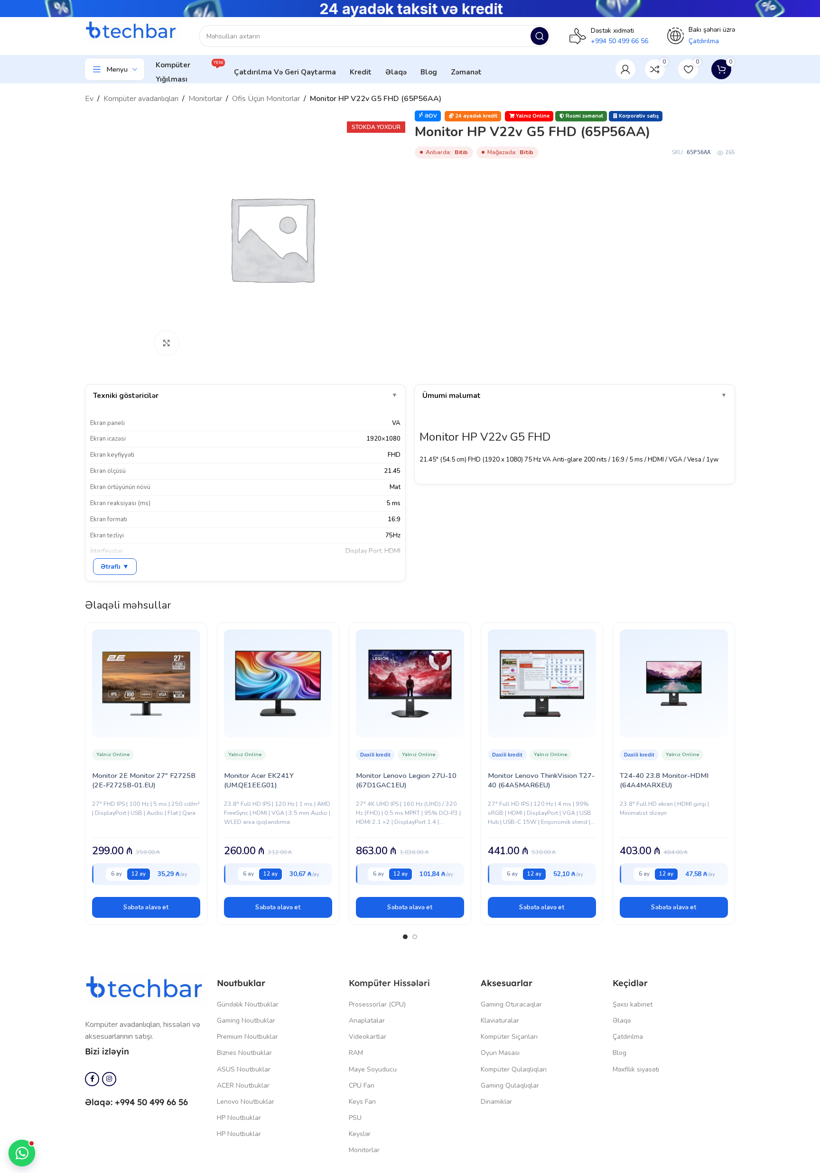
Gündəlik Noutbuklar (248, 1004)
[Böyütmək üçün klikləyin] (166, 343)
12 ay (138, 873)
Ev (89, 98)
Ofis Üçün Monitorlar (266, 98)
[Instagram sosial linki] (109, 1079)
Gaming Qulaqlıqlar (510, 1085)
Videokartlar (367, 1036)
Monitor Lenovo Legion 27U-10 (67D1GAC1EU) (406, 780)
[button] (146, 907)
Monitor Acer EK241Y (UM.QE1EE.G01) (259, 780)
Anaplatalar (367, 1020)
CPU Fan (361, 1085)
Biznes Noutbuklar (244, 1052)
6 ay (116, 873)
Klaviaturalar (500, 1020)
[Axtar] (540, 36)
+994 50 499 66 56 (619, 41)
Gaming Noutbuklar (246, 1020)
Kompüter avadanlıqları (140, 98)
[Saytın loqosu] (132, 31)
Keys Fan (362, 1101)
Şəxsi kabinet (632, 1004)
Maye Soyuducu (373, 1069)
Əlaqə (622, 1020)
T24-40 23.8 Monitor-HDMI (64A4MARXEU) (664, 780)
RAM (356, 1052)
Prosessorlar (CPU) (377, 1004)
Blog (619, 1052)
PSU (355, 1117)
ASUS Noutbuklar (243, 1069)
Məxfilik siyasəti (636, 1069)
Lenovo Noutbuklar (245, 1101)
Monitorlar (205, 98)
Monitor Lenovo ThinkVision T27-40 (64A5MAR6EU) (541, 780)
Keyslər (360, 1133)
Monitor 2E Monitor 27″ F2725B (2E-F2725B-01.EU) (144, 780)
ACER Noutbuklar (243, 1085)
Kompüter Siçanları (509, 1036)
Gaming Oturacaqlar (511, 1004)
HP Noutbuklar (239, 1117)
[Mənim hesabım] (625, 69)
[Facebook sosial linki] (92, 1079)
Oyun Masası (500, 1052)
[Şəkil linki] (146, 988)
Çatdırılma (628, 1036)
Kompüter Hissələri (389, 983)
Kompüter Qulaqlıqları (514, 1069)
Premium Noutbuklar (247, 1036)
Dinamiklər (496, 1101)
